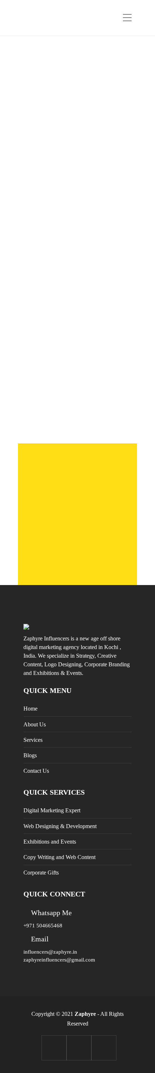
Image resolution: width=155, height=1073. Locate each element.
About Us (34, 724)
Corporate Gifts (41, 872)
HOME (77, 134)
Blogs (30, 755)
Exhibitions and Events (49, 842)
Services (33, 740)
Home (30, 709)
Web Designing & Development (60, 826)
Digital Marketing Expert (51, 810)
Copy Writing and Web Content (59, 857)
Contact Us (36, 771)
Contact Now (77, 562)
